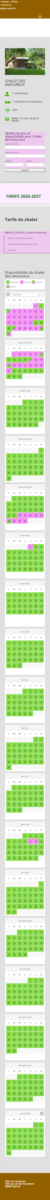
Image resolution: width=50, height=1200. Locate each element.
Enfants (29, 161)
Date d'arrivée (11, 144)
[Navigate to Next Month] (42, 1113)
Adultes (8, 161)
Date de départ (12, 152)
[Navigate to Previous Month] (8, 294)
